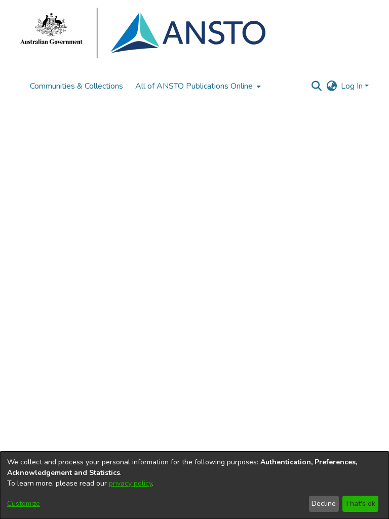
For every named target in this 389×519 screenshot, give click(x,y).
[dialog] (194, 485)
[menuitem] (197, 86)
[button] (316, 86)
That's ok (360, 503)
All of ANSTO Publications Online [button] (194, 86)
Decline (324, 503)
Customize (23, 503)
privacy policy (130, 483)
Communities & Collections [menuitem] (76, 86)
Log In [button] (353, 86)
